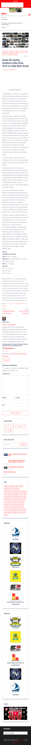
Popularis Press (15, 742)
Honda (23, 499)
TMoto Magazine (7, 512)
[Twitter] (6, 426)
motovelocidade (17, 507)
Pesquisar (15, 1)
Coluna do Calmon (7, 491)
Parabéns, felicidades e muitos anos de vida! (17, 454)
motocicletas (21, 504)
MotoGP (11, 507)
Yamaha (5, 515)
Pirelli (22, 507)
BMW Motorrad (7, 489)
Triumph (20, 512)
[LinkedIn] (20, 426)
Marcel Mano (9, 348)
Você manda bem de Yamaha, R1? (16, 467)
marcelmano (6, 504)
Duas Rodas (24, 491)
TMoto (3, 13)
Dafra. (20, 491)
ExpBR (25, 494)
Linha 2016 (11, 303)
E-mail (17, 398)
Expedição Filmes (18, 496)
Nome (4, 398)
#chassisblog (5, 52)
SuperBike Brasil (15, 509)
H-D (6, 303)
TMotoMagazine (15, 512)
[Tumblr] (6, 431)
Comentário (6, 374)
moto (11, 504)
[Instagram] (15, 426)
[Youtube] (11, 431)
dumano (9, 494)
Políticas (4, 27)
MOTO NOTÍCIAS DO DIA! (9, 472)
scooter (9, 509)
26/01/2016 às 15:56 (5, 351)
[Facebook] (11, 426)
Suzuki (21, 509)
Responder (6, 360)
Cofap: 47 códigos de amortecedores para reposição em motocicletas (16, 461)
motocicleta (16, 504)
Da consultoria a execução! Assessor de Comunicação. (12, 23)
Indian (5, 502)
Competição (15, 491)
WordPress (20, 740)
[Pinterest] (24, 426)
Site (3, 405)
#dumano (11, 52)
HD (8, 303)
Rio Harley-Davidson (17, 303)
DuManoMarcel (15, 494)
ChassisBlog (17, 489)
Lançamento (15, 502)
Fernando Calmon (7, 499)
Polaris (5, 509)
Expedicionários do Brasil (9, 496)
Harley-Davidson (15, 499)
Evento (22, 52)
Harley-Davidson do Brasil (12, 54)
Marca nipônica (21, 502)
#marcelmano (11, 486)
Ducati (5, 494)
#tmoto (17, 52)
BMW (21, 486)
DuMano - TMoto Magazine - (10, 70)
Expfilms (24, 496)
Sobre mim (4, 19)
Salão (23, 303)
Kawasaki (9, 502)
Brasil (12, 489)
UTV (24, 512)
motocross (6, 507)
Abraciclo (17, 486)
